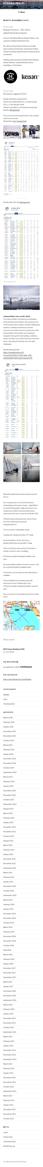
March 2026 (8, 718)
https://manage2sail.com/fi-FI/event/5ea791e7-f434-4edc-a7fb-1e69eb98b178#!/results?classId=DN (17, 355)
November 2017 (9, 973)
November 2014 (9, 1055)
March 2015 (7, 1037)
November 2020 (9, 886)
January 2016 (8, 1014)
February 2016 (8, 1009)
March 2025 (8, 745)
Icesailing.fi (13, 3)
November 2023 (9, 795)
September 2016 (9, 1000)
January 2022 (8, 854)
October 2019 (8, 923)
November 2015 (9, 1023)
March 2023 (7, 813)
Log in (5, 1132)
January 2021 (8, 882)
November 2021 (9, 864)
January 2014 (8, 1073)
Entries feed (8, 1137)
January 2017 (8, 987)
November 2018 (9, 941)
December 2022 (9, 827)
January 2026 (8, 727)
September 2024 (9, 772)
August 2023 (8, 809)
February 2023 (8, 818)
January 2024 (8, 786)
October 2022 (8, 836)
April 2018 (7, 950)
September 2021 (9, 868)
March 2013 (7, 1096)
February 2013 (8, 1100)
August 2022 (8, 841)
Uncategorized (9, 704)
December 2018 (9, 936)
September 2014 (9, 1059)
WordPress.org (9, 1146)
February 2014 (8, 1069)
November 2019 (9, 918)
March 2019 (7, 927)
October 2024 (8, 768)
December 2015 (9, 1018)
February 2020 (8, 905)
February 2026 (8, 722)
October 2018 (8, 946)
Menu (23, 12)
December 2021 (9, 859)
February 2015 (8, 1041)
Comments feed (9, 1142)
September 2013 (9, 1091)
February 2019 (8, 932)
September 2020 (9, 895)
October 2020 (8, 891)
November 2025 (9, 736)
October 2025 (8, 741)
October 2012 (8, 1119)
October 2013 (8, 1087)
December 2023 (9, 791)
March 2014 (7, 1064)
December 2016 (9, 991)
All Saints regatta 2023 (14, 94)
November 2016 (9, 996)
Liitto (5, 699)
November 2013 (9, 1082)
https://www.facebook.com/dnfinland (17, 679)
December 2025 (9, 731)
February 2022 (8, 850)
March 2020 (8, 900)
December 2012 (9, 1110)
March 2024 (8, 777)
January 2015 (8, 1046)
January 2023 (8, 823)
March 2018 (7, 955)
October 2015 (8, 1028)
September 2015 (9, 1032)
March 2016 (7, 1005)
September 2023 (9, 804)
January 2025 (8, 754)
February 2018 (8, 959)
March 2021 (7, 873)
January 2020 (8, 909)
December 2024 (9, 759)
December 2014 (9, 1050)
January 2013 (8, 1105)
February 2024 (8, 782)
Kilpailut (6, 695)
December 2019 (9, 914)
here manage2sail (19, 121)
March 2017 (7, 982)
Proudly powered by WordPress (14, 1162)
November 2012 (9, 1114)
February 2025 (8, 750)
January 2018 (8, 964)
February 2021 (8, 877)
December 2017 (9, 968)
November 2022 (9, 832)
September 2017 (9, 977)
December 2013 (9, 1078)
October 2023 (8, 800)
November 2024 (9, 763)
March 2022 (7, 845)
